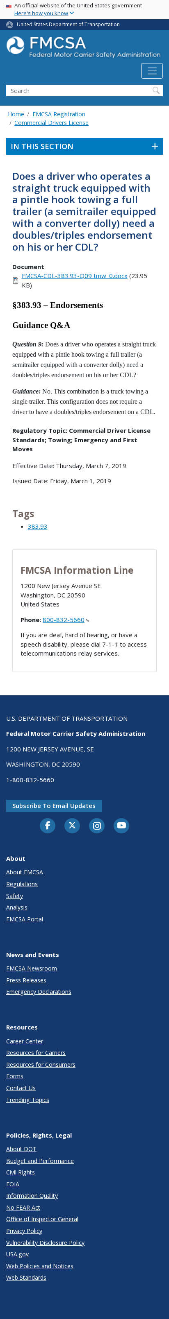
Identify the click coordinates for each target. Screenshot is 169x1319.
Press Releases (26, 980)
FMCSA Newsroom (31, 968)
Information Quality (32, 1195)
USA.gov (17, 1254)
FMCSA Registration (58, 114)
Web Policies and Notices (39, 1266)
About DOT (21, 1149)
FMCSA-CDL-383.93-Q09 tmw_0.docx (75, 275)
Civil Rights (20, 1172)
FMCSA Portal (24, 919)
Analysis (16, 907)
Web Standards (26, 1277)
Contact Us (21, 1088)
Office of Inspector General (42, 1219)
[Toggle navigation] (152, 71)
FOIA (12, 1184)
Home (16, 114)
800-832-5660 (63, 619)
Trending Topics (27, 1100)
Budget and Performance (40, 1161)
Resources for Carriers (36, 1053)
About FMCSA (24, 872)
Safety (14, 896)
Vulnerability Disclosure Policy (45, 1243)
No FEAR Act (23, 1207)
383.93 (38, 526)
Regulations (22, 884)
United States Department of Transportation (68, 24)
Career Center (24, 1041)
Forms (14, 1076)
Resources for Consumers (40, 1064)
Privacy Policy (24, 1231)
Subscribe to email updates (54, 805)
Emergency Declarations (38, 991)
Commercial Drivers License (51, 123)
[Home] (84, 49)
